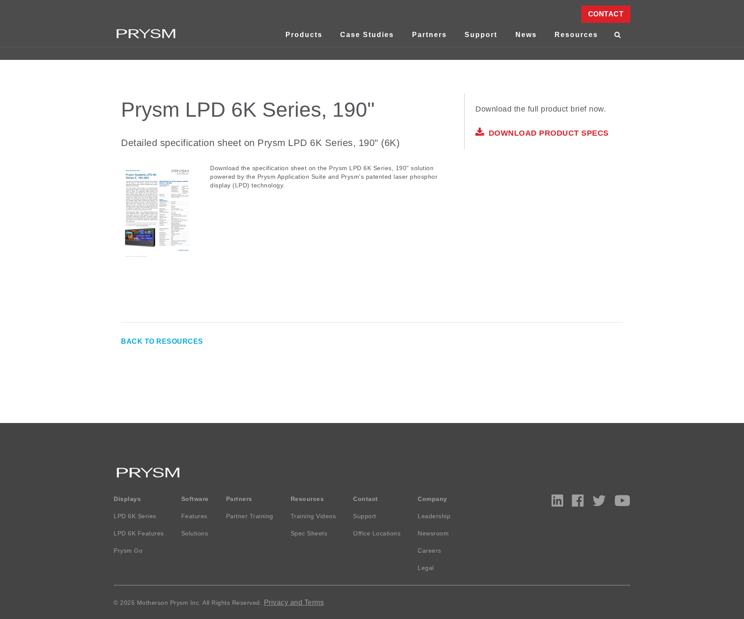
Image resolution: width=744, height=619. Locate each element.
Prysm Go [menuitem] (128, 550)
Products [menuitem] (303, 34)
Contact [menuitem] (606, 14)
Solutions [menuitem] (194, 533)
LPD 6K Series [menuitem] (135, 516)
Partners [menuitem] (429, 34)
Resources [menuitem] (576, 34)
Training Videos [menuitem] (313, 516)
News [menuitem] (526, 34)
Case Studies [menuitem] (367, 34)
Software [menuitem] (195, 498)
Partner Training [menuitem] (249, 516)
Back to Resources (162, 341)
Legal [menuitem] (426, 567)
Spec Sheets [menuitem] (309, 533)
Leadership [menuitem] (434, 516)
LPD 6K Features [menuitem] (139, 533)
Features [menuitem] (194, 516)
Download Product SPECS (549, 133)
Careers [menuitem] (429, 550)
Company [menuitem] (432, 498)
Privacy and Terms (294, 602)
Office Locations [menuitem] (376, 533)
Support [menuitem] (481, 34)
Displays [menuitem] (127, 498)
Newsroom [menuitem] (433, 533)
